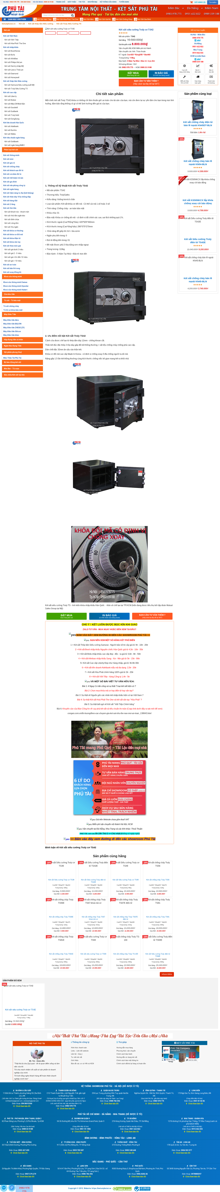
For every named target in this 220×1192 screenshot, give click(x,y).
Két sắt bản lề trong (11, 268)
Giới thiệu (72, 2)
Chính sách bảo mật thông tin (127, 1060)
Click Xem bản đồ (23, 1106)
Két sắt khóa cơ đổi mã (13, 234)
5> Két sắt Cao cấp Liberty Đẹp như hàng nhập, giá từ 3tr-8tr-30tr (109, 663)
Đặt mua (133, 73)
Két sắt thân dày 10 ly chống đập (17, 197)
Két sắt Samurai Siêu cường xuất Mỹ (19, 85)
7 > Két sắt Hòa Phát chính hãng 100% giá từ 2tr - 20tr (109, 672)
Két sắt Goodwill (11, 107)
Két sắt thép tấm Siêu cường (15, 81)
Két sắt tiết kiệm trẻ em (13, 178)
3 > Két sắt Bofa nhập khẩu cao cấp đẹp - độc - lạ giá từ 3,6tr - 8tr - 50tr (109, 654)
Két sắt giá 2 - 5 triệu (13, 253)
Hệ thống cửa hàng (108, 2)
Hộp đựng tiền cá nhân (13, 340)
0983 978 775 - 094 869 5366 (20, 2)
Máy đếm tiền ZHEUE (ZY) (14, 328)
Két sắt (7, 30)
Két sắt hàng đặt (10, 201)
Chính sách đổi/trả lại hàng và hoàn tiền (131, 1064)
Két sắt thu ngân (11, 227)
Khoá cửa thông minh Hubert (15, 290)
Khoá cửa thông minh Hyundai (15, 286)
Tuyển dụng (124, 2)
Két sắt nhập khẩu (10, 47)
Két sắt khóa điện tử (11, 238)
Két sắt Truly (73, 336)
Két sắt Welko (10, 134)
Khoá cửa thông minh (13, 276)
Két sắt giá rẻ (105, 19)
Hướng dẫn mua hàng (124, 1048)
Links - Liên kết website (79, 1051)
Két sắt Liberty (11, 96)
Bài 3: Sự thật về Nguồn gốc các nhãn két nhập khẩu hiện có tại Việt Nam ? (109, 695)
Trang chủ (60, 2)
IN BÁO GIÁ (109, 616)
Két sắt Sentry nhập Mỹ (14, 66)
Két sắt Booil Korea (12, 51)
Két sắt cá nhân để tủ (12, 174)
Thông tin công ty (80, 1042)
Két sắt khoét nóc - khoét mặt (17, 212)
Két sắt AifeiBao (11, 59)
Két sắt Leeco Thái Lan (14, 70)
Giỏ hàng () (199, 2)
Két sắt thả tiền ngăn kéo (15, 216)
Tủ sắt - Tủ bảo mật (12, 300)
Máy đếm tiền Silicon (12, 331)
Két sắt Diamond (11, 74)
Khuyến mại (92, 2)
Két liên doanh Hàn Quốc (13, 123)
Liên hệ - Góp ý (76, 1054)
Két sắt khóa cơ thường (13, 231)
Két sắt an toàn (9, 265)
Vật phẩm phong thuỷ (13, 352)
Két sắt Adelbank (11, 126)
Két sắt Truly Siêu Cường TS (16, 89)
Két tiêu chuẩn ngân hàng (14, 138)
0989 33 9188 (48, 2)
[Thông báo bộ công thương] (142, 1189)
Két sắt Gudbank (11, 111)
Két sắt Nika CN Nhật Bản (15, 104)
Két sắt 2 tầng (9, 204)
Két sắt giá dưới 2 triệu (14, 249)
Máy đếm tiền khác (11, 335)
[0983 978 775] (11, 1187)
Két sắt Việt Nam (10, 36)
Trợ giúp (123, 1042)
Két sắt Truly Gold (12, 115)
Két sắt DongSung (12, 119)
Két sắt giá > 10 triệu (13, 261)
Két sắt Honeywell (12, 77)
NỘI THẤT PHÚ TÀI (37, 1043)
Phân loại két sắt (11, 150)
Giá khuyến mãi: (125, 44)
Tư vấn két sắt (76, 1057)
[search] (72, 15)
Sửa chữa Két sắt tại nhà (14, 375)
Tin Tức (82, 2)
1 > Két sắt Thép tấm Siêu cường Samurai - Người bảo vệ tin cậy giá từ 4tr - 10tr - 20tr (109, 645)
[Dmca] (122, 1189)
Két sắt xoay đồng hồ (12, 272)
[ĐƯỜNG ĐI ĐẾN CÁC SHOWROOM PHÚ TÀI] (72, 634)
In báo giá (161, 73)
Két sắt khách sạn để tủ (13, 170)
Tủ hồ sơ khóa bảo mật (13, 310)
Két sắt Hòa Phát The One (67, 19)
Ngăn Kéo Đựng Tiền (12, 346)
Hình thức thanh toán (79, 1048)
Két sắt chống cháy (124, 19)
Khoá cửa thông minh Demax (15, 282)
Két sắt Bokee (10, 100)
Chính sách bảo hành (124, 1054)
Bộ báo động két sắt (12, 362)
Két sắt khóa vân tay (11, 242)
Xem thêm (167, 974)
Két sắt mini (89, 19)
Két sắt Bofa (10, 55)
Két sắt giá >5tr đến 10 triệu (16, 257)
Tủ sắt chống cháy (11, 306)
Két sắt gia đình (144, 19)
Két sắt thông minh (11, 155)
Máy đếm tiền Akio (11, 320)
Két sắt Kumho (11, 130)
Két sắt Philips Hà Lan (13, 62)
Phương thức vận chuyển (126, 1051)
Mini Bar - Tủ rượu (11, 369)
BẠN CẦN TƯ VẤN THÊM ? (146, 82)
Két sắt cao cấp (9, 92)
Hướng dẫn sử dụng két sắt (126, 1057)
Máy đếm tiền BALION (12, 324)
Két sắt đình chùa (12, 219)
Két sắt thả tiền (9, 208)
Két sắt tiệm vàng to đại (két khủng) (18, 193)
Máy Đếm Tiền (10, 314)
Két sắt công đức (12, 223)
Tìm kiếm (212, 2)
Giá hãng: (122, 40)
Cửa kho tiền (9, 294)
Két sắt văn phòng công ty (14, 185)
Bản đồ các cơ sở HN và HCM (82, 1064)
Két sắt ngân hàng (11, 189)
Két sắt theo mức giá (12, 246)
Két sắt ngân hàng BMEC (15, 145)
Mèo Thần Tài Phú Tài (12, 358)
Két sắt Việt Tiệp (44, 19)
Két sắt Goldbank (11, 141)
